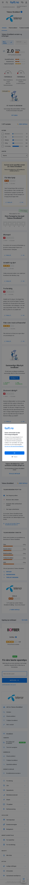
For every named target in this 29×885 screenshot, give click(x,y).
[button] (14, 457)
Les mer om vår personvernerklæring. (14, 446)
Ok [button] (14, 453)
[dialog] (14, 442)
